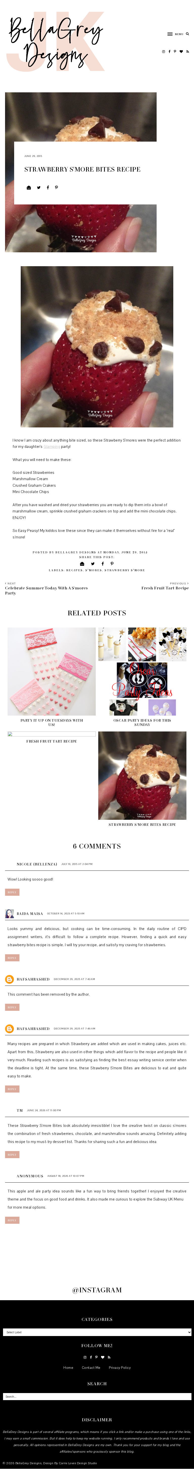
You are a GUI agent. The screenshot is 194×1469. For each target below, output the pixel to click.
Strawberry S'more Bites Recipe (142, 824)
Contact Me (91, 1368)
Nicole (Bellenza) (37, 864)
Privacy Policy (120, 1368)
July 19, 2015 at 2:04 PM (77, 864)
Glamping (52, 446)
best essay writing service (141, 1060)
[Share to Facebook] (48, 187)
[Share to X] (38, 187)
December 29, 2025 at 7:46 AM (74, 1028)
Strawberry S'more (125, 570)
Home (68, 1368)
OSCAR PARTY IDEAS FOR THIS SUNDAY (142, 722)
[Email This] (29, 187)
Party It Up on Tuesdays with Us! (51, 722)
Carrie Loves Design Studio (78, 1463)
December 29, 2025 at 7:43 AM (74, 979)
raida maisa (30, 913)
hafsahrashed (33, 979)
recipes (74, 570)
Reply (12, 892)
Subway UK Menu (168, 1199)
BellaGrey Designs (28, 1463)
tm (20, 1110)
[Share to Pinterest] (57, 187)
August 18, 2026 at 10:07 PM (65, 1176)
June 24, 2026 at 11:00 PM (44, 1110)
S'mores (93, 570)
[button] (172, 33)
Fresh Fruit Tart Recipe (51, 741)
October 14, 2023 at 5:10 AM (66, 913)
